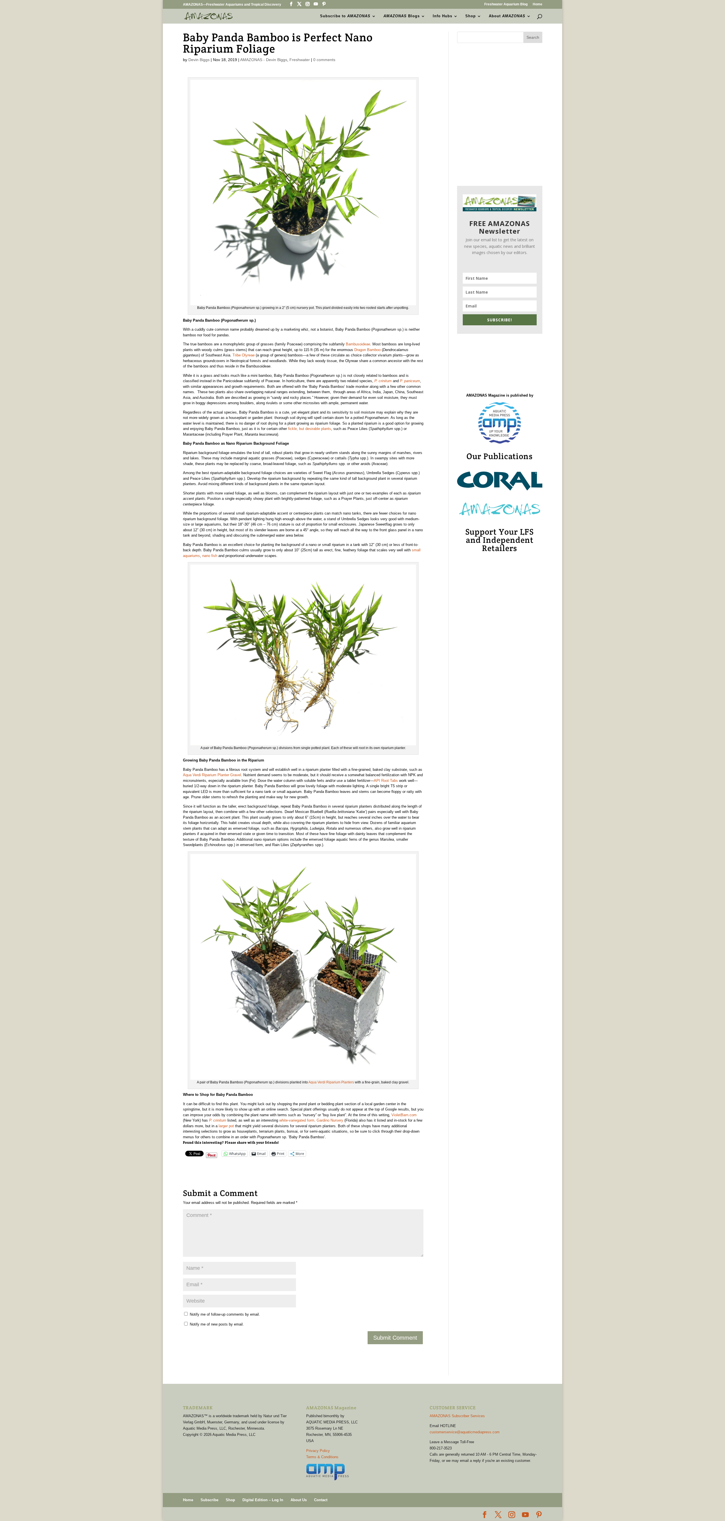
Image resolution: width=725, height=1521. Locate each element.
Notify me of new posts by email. (217, 1324)
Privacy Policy (318, 1451)
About (507, 16)
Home (537, 4)
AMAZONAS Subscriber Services (457, 1416)
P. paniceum (410, 381)
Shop (470, 16)
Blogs (401, 16)
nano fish (209, 556)
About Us (299, 1500)
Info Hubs (442, 16)
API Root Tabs (386, 780)
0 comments (324, 59)
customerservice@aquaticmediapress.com (465, 1432)
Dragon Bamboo (367, 350)
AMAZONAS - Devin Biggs (263, 59)
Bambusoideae (358, 344)
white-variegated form (296, 1120)
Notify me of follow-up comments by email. (225, 1314)
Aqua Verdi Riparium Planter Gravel (212, 775)
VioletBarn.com (404, 1115)
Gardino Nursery (330, 1120)
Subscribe (209, 1500)
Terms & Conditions (322, 1457)
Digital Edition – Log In (262, 1500)
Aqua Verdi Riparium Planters (331, 1082)
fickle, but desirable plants (309, 429)
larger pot (226, 1126)
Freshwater (299, 59)
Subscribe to (345, 16)
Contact (320, 1500)
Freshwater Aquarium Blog (506, 4)
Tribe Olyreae (244, 355)
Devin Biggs (199, 59)
